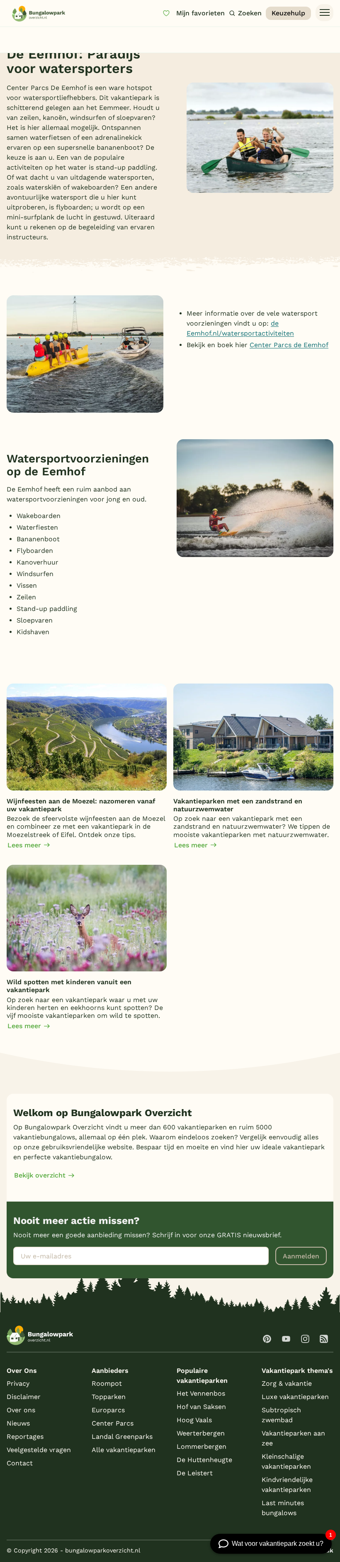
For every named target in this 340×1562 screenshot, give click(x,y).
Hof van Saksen (201, 1407)
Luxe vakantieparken (295, 1397)
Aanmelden (301, 1256)
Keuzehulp (288, 13)
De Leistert (195, 1473)
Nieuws (18, 1423)
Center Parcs (113, 1423)
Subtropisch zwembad (281, 1415)
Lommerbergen (201, 1446)
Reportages (25, 1436)
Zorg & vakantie (287, 1383)
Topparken (109, 1397)
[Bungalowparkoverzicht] (38, 13)
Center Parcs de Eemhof (289, 345)
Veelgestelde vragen (39, 1450)
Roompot (107, 1383)
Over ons (21, 1410)
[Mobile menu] (324, 13)
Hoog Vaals (194, 1420)
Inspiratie (41, 36)
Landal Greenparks (122, 1436)
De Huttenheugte (204, 1460)
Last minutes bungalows (283, 1508)
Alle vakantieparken (123, 1450)
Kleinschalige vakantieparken (286, 1461)
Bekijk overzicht (40, 1175)
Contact (20, 1463)
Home (14, 36)
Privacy (18, 1383)
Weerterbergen (201, 1433)
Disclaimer (24, 1397)
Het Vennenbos (201, 1393)
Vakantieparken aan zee (293, 1438)
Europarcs (108, 1410)
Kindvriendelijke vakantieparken (287, 1485)
